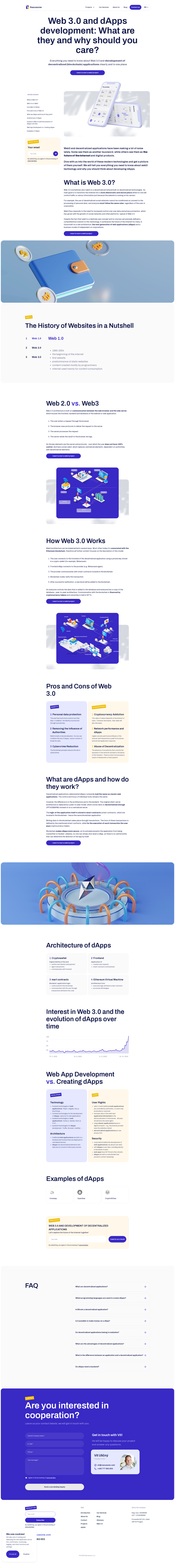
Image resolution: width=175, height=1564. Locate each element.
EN (145, 7)
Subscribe (40, 1520)
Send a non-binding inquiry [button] (54, 1487)
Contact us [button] (135, 7)
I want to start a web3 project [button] (87, 72)
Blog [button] (125, 7)
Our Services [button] (104, 7)
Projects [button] (88, 7)
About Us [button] (116, 7)
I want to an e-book (117, 1239)
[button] (55, 153)
